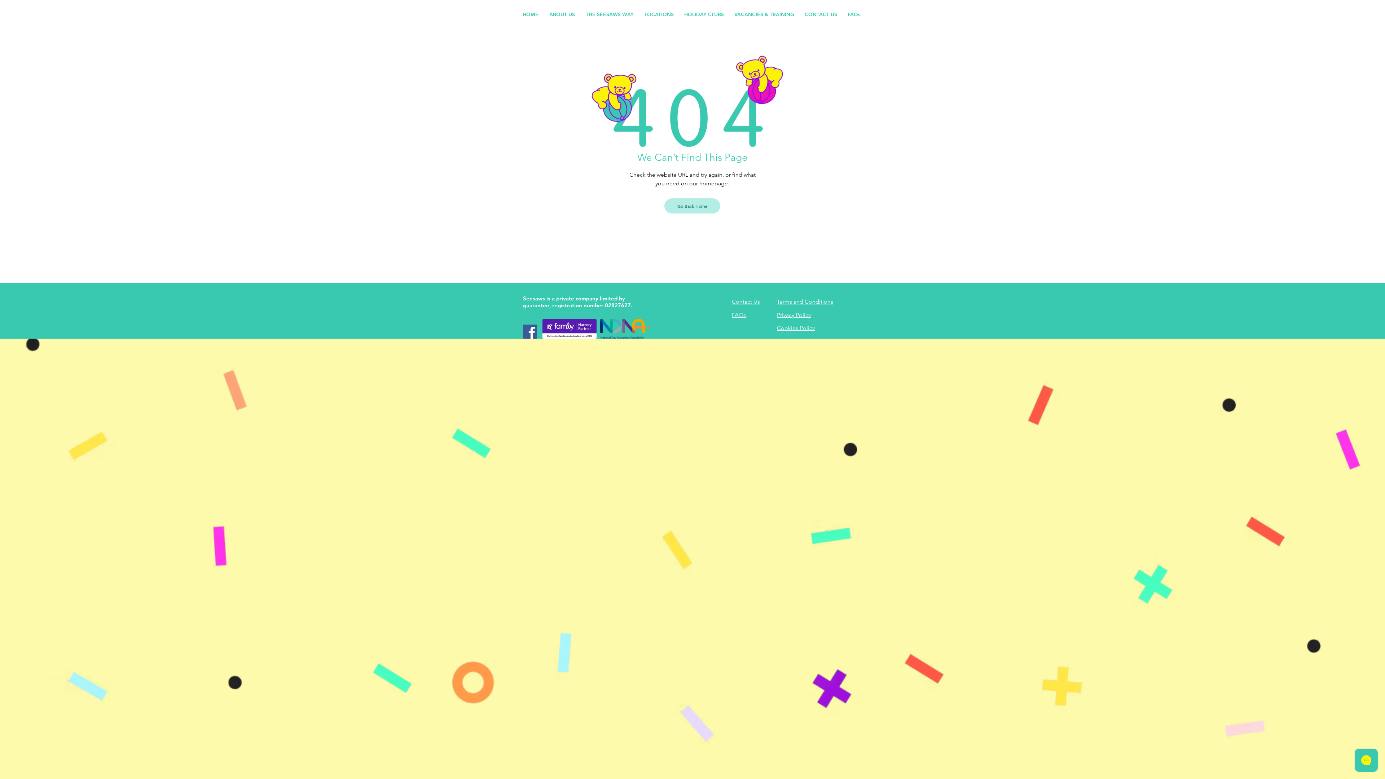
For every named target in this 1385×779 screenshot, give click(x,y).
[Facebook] (530, 332)
